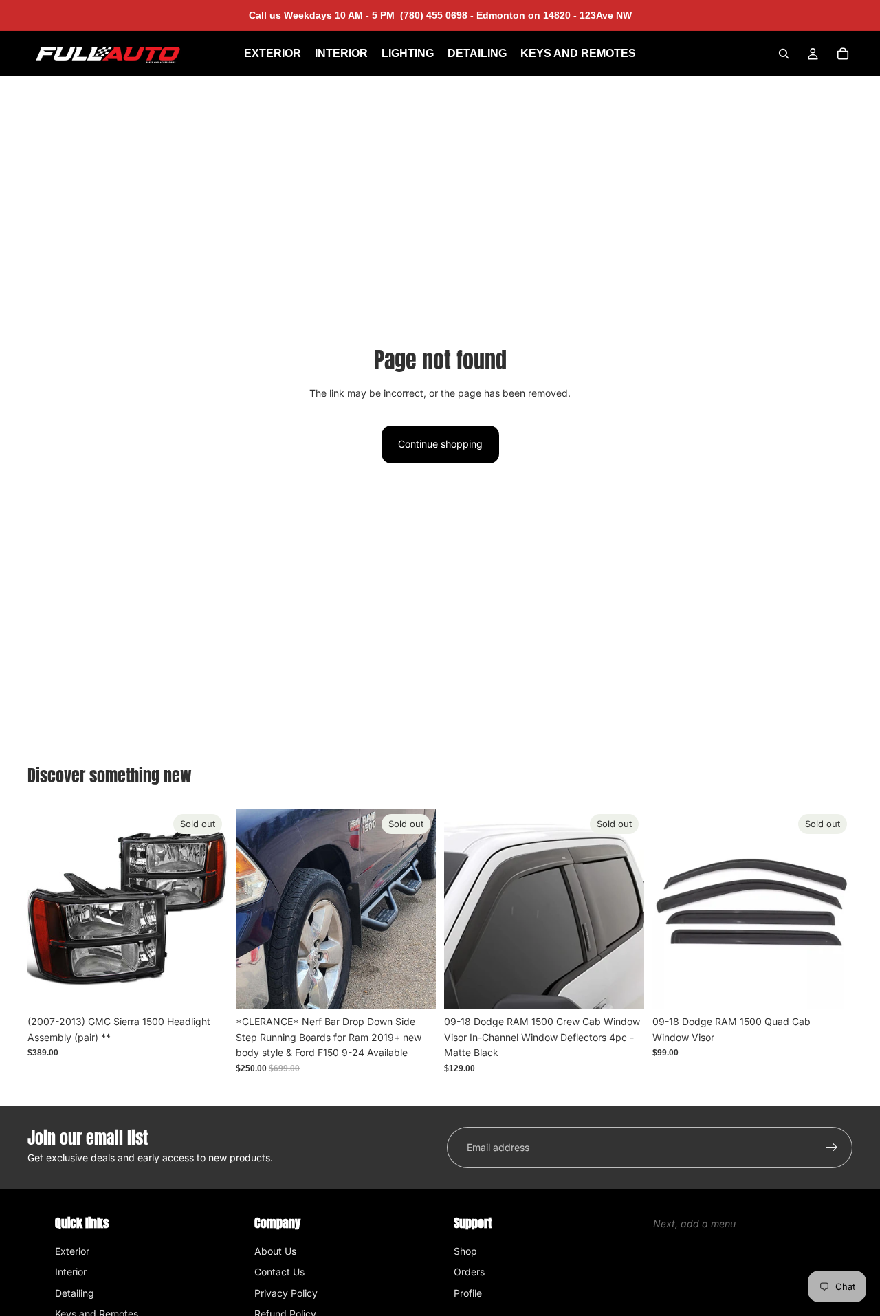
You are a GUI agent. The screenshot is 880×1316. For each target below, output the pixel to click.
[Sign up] (831, 1147)
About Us (275, 1251)
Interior (71, 1271)
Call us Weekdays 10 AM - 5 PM (361, 15)
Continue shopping (440, 444)
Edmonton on (553, 15)
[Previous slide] (256, 909)
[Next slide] (415, 909)
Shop (465, 1251)
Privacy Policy (286, 1293)
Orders (469, 1271)
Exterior (72, 1251)
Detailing (74, 1293)
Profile (468, 1293)
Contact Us (279, 1271)
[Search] (784, 54)
